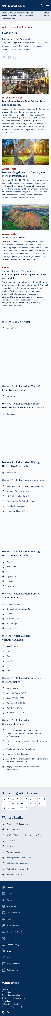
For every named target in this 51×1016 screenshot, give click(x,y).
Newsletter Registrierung (12, 1007)
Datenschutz (7, 992)
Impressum (6, 989)
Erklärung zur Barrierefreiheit (13, 998)
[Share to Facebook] (9, 57)
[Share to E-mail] (3, 57)
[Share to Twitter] (14, 57)
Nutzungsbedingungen (11, 1004)
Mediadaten (6, 1001)
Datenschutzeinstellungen (12, 995)
